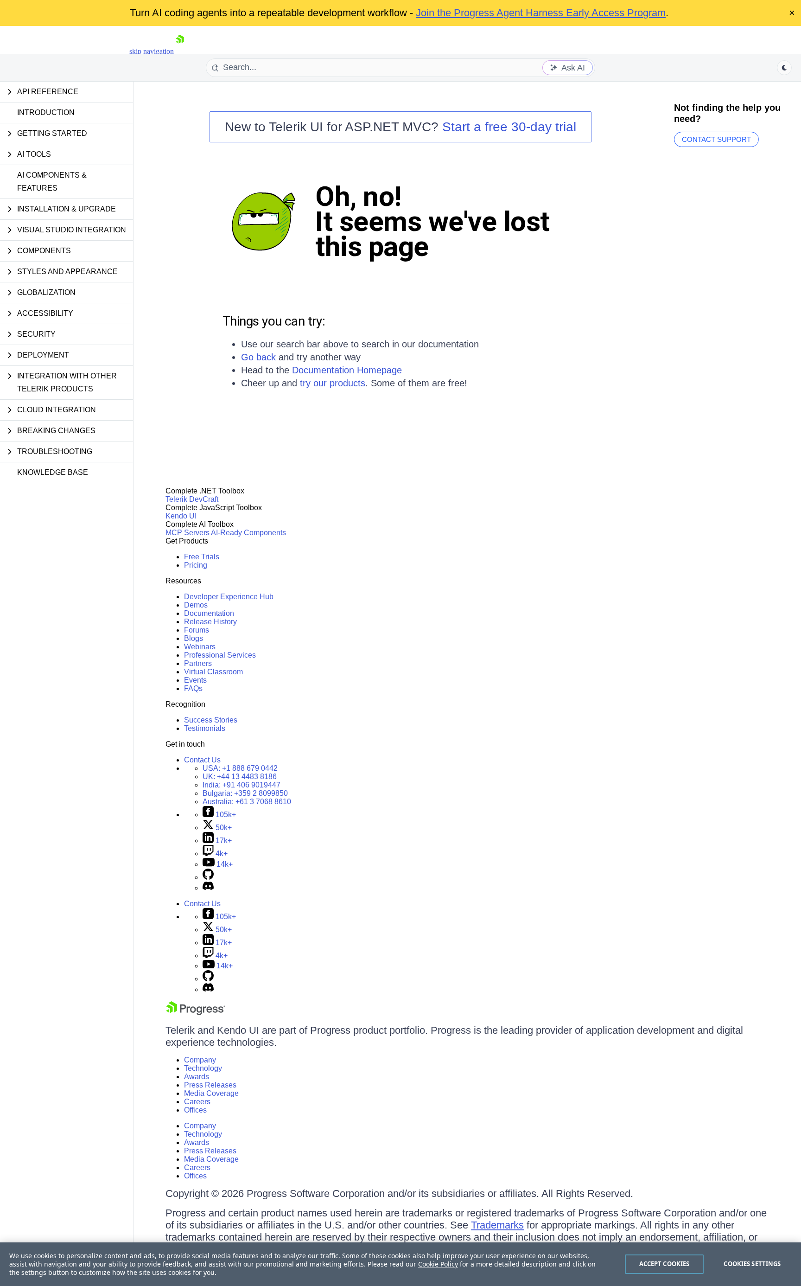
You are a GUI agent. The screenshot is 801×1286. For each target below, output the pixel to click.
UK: (240, 777)
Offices (195, 1110)
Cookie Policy (438, 1264)
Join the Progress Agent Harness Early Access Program (541, 13)
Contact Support (716, 139)
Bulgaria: (245, 793)
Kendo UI (181, 516)
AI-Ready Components (248, 533)
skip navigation (151, 51)
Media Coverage (211, 1093)
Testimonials (204, 728)
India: (241, 785)
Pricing (195, 565)
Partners (198, 663)
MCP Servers (187, 533)
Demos (196, 605)
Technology (203, 1068)
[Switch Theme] (784, 67)
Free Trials (201, 557)
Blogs (193, 638)
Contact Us (202, 760)
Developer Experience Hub (228, 597)
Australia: (247, 802)
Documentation (209, 613)
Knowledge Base (52, 472)
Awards (196, 1077)
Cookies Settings (752, 1264)
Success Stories (210, 720)
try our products (332, 383)
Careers (197, 1102)
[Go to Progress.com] (195, 1013)
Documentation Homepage (347, 370)
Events (195, 680)
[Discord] (208, 888)
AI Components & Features (52, 181)
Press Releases (210, 1085)
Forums (196, 630)
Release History (210, 622)
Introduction (46, 112)
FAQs (193, 688)
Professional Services (220, 655)
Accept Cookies (664, 1264)
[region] (400, 1264)
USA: (240, 768)
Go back (258, 357)
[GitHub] (208, 877)
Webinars (200, 647)
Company (200, 1060)
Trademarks (497, 1225)
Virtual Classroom (213, 672)
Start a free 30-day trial (509, 127)
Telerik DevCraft (191, 499)
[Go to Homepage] (180, 51)
